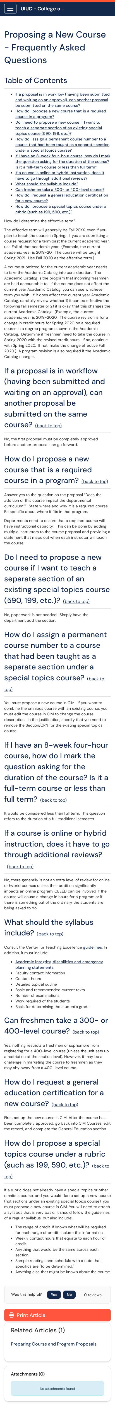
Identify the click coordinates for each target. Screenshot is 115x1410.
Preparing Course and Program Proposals (54, 1344)
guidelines (92, 947)
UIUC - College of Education (45, 8)
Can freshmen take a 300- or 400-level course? (59, 189)
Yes (54, 1294)
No (69, 1294)
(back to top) (48, 426)
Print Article (30, 1315)
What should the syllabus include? (46, 183)
